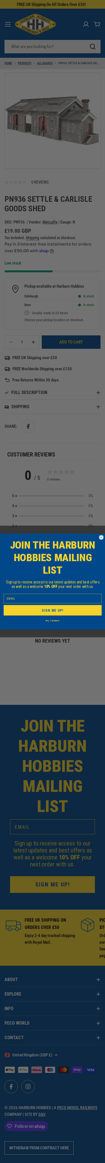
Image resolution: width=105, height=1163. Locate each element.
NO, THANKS (52, 621)
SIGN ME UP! (53, 610)
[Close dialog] (101, 537)
